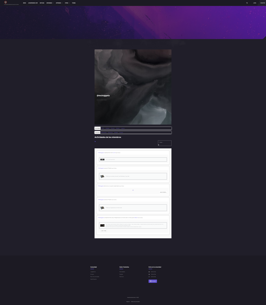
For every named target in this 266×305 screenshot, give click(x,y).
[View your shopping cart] (247, 3)
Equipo (121, 274)
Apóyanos (58, 3)
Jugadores (93, 271)
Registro (128, 301)
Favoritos (110, 132)
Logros (123, 128)
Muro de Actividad (94, 276)
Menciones (103, 132)
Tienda (74, 3)
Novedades (122, 271)
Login (254, 3)
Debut (136, 217)
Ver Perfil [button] (163, 192)
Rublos (117, 128)
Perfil (102, 128)
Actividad (97, 128)
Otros (66, 3)
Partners (121, 276)
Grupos (113, 128)
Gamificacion (93, 279)
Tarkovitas (153, 271)
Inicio (24, 3)
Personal (97, 132)
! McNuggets (101, 152)
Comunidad (49, 3)
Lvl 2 (114, 152)
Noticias (42, 3)
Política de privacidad (135, 301)
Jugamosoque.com (33, 3)
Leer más (103, 230)
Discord (154, 281)
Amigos (107, 128)
